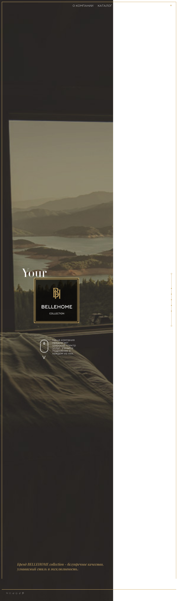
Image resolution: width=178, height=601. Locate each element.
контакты (157, 6)
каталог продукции (115, 6)
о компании (83, 6)
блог (140, 6)
